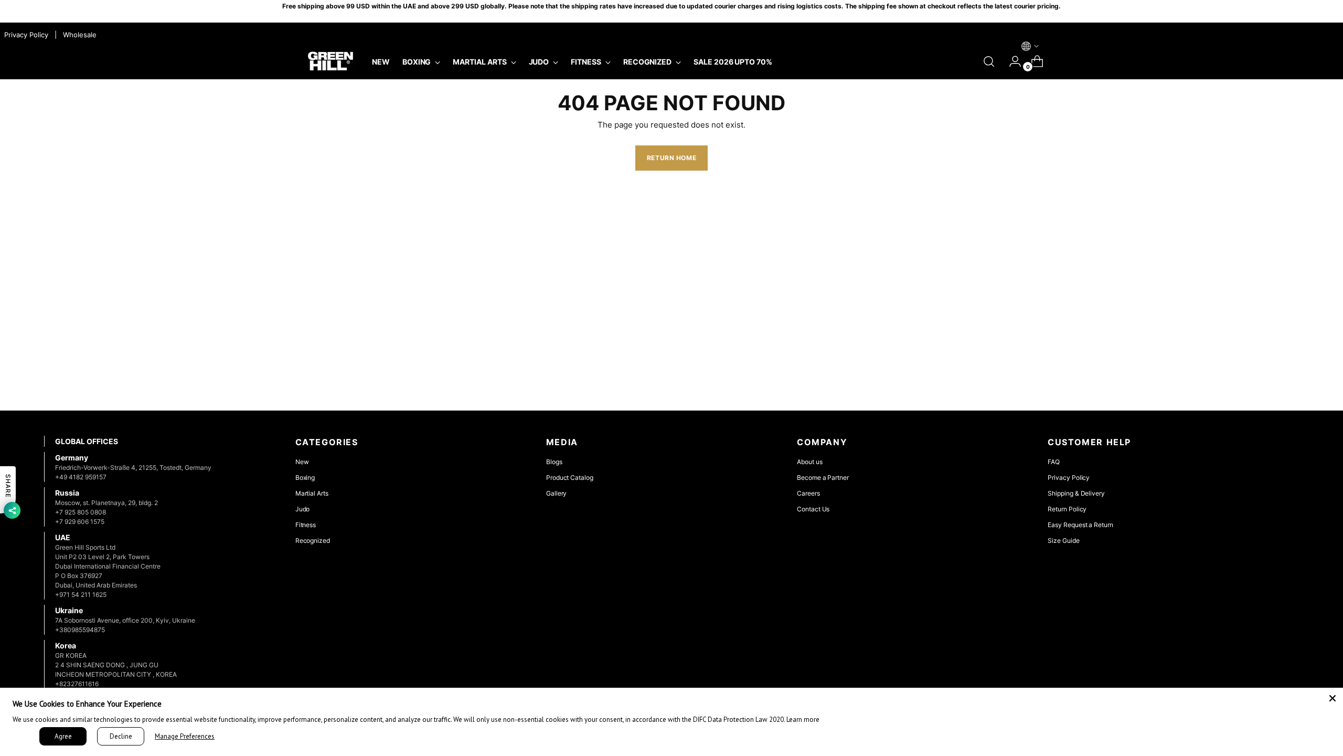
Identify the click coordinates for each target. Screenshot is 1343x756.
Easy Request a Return (1080, 525)
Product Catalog (569, 477)
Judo (302, 509)
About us (809, 462)
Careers (808, 493)
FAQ (1054, 462)
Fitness (305, 525)
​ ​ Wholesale (78, 34)
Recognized (312, 540)
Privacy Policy (1069, 477)
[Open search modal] (988, 61)
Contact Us (813, 509)
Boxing (305, 477)
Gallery (556, 493)
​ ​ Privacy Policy (25, 34)
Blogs (554, 462)
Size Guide (1063, 540)
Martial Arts (311, 493)
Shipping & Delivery (1076, 493)
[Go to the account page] (1010, 61)
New (302, 462)
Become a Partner (823, 477)
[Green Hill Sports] (330, 61)
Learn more (802, 719)
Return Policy (1067, 509)
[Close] (1332, 698)
